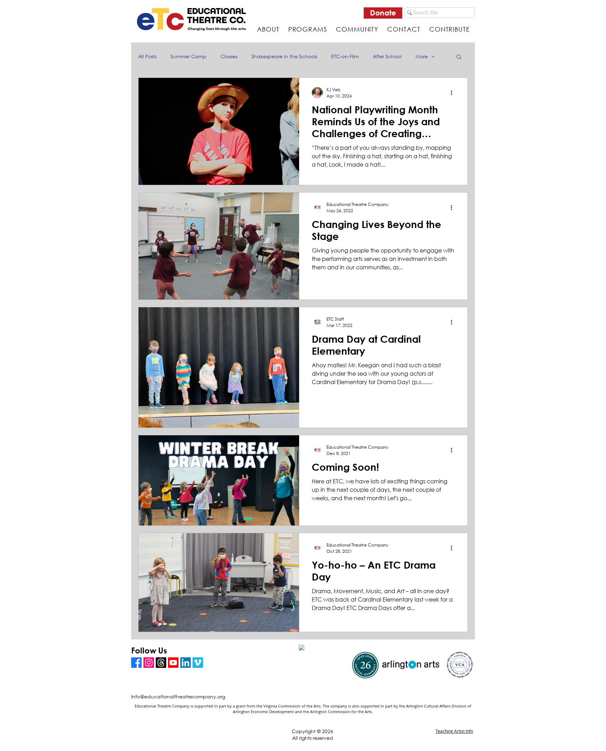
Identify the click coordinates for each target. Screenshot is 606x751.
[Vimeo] (198, 662)
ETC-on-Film (345, 56)
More (422, 56)
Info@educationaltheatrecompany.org (178, 696)
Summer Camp (188, 56)
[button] (459, 57)
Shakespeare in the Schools (284, 56)
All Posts (147, 56)
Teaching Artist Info (454, 731)
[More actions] (454, 92)
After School (387, 56)
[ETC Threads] (161, 662)
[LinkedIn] (185, 662)
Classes (229, 56)
